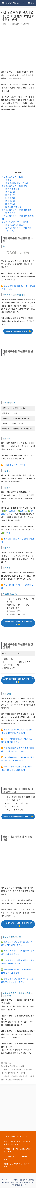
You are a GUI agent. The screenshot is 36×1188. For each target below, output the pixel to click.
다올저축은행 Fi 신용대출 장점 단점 (16, 210)
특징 (8, 180)
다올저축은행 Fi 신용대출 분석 (15, 186)
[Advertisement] (18, 48)
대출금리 (10, 198)
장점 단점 (10, 213)
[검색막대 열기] (23, 3)
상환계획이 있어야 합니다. (16, 183)
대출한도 (10, 195)
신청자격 (10, 192)
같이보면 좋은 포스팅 (14, 225)
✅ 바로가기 (7, 532)
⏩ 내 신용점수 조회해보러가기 (14, 464)
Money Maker (12, 3)
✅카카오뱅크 (9, 511)
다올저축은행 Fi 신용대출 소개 (15, 177)
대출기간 (10, 201)
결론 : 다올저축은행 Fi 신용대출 (15, 222)
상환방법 (10, 204)
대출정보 (7, 1063)
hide (22, 172)
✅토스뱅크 (22, 511)
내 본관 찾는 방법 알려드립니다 (15, 1136)
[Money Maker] (3, 3)
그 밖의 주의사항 (13, 207)
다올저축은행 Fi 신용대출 (14, 1066)
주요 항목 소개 (12, 189)
